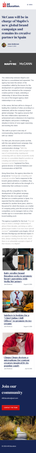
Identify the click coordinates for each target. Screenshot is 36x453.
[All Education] (11, 4)
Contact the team (10, 407)
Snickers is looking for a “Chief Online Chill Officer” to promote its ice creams (18, 319)
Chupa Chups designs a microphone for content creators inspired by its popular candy (16, 361)
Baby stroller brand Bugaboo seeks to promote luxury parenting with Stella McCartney (18, 277)
